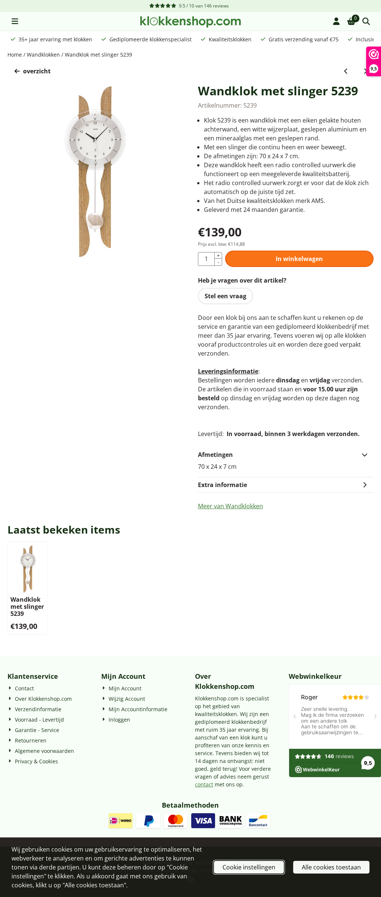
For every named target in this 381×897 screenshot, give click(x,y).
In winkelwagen (299, 259)
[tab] (286, 454)
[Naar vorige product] (346, 71)
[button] (14, 21)
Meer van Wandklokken (230, 506)
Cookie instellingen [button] (248, 867)
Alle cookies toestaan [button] (331, 867)
